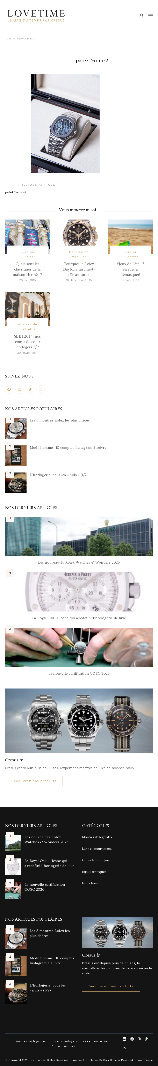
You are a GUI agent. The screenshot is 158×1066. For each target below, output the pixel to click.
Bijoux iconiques (94, 872)
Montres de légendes (79, 254)
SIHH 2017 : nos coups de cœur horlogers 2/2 (27, 341)
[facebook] (9, 389)
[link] (40, 389)
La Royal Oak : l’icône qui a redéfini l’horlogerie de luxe (79, 618)
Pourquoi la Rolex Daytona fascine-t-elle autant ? (79, 269)
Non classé (90, 883)
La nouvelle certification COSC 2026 (79, 673)
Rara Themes (111, 1059)
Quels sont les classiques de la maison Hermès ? (27, 269)
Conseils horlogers (96, 860)
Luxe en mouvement (27, 254)
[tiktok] (30, 389)
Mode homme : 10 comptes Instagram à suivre (68, 447)
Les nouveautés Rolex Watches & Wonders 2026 (79, 562)
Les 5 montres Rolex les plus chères (60, 420)
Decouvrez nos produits (33, 781)
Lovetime (35, 1059)
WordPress (145, 1059)
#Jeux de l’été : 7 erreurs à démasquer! (130, 269)
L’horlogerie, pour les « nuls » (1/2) (59, 475)
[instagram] (19, 389)
